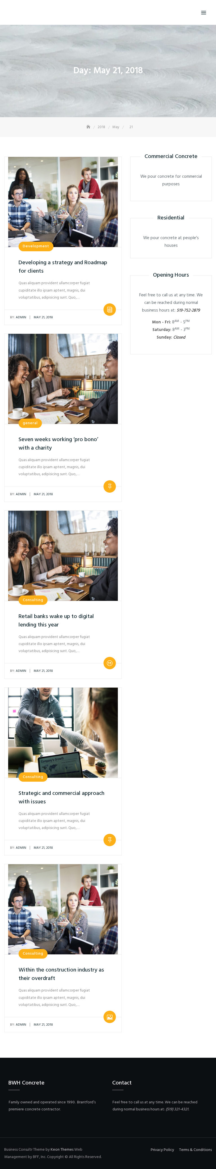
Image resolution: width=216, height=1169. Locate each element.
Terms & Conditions (195, 1150)
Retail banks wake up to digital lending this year (56, 621)
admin (18, 317)
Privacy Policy (162, 1150)
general (30, 423)
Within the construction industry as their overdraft (61, 974)
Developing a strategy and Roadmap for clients (63, 267)
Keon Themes (62, 1149)
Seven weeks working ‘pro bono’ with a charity (58, 444)
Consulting (33, 600)
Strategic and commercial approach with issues (61, 797)
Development (36, 246)
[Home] (89, 127)
